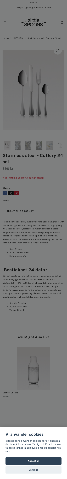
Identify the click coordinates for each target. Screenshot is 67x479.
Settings (33, 469)
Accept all (33, 461)
